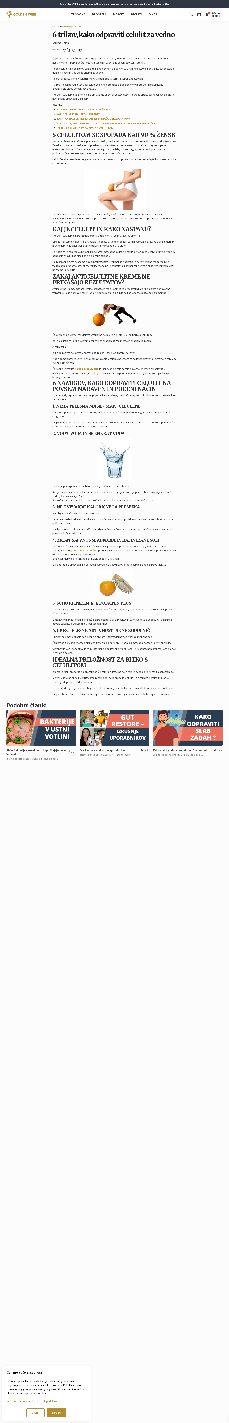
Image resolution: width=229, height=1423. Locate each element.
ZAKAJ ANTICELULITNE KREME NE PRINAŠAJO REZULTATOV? (93, 118)
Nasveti (119, 14)
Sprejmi (56, 1412)
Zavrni (35, 1412)
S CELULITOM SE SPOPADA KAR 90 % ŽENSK (83, 109)
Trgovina (78, 14)
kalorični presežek (86, 368)
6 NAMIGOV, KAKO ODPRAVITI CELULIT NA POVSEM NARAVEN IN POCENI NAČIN (105, 123)
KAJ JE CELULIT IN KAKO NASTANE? (78, 114)
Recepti (136, 14)
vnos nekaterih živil (85, 550)
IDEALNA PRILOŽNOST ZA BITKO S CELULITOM (85, 128)
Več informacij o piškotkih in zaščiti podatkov (32, 1401)
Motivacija (68, 26)
